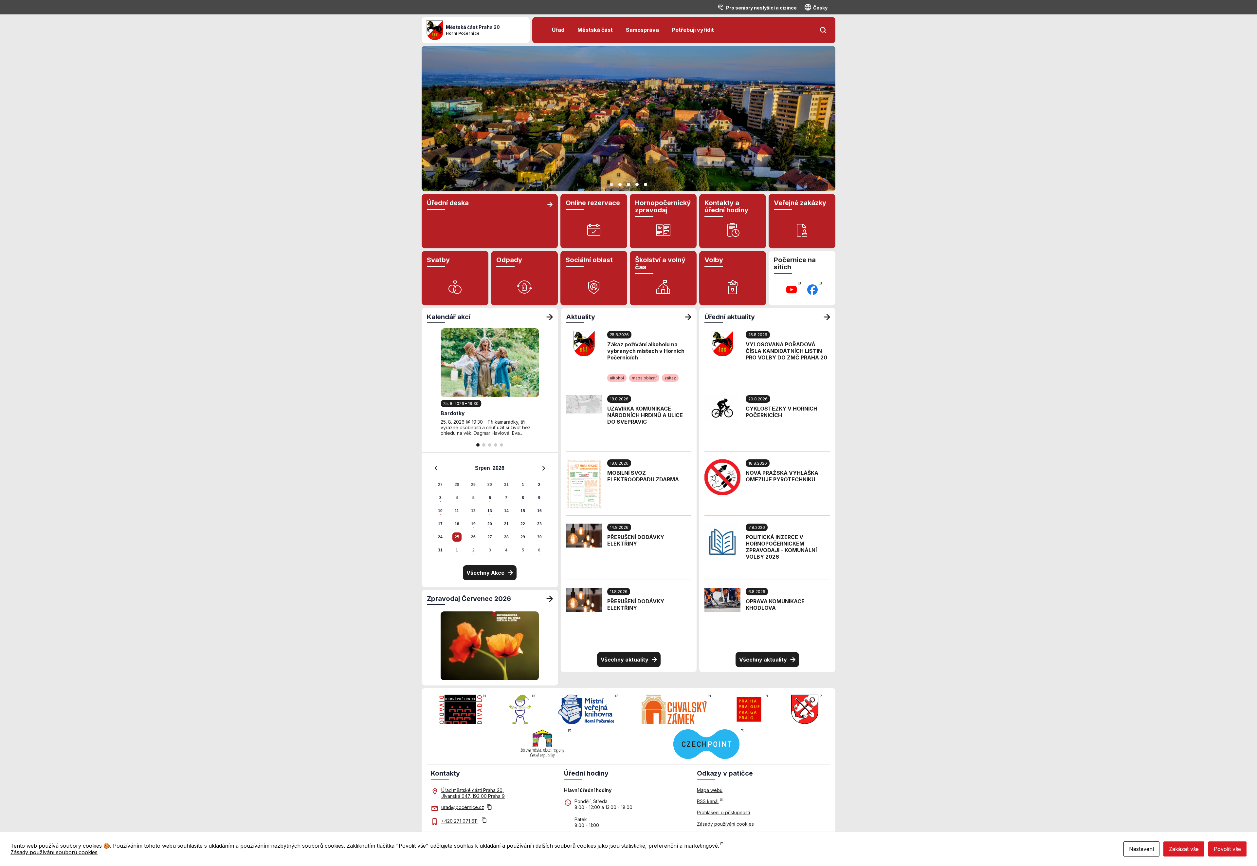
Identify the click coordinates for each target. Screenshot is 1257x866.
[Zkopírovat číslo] (484, 821)
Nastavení (1141, 849)
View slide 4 (637, 184)
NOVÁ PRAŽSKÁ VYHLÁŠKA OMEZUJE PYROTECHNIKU (782, 476)
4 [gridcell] (457, 497)
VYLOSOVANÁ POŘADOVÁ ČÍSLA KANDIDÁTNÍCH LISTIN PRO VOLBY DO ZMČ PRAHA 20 (786, 351)
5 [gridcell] (473, 497)
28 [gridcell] (457, 484)
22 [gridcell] (522, 524)
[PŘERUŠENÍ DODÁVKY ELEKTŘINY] (584, 535)
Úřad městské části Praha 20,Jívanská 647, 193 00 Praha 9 (473, 793)
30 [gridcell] (489, 484)
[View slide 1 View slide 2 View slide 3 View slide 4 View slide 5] (628, 118)
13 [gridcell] (489, 511)
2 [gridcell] (539, 484)
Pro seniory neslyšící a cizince (761, 7)
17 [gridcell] (440, 524)
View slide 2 (620, 184)
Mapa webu (709, 790)
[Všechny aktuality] (688, 316)
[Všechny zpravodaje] (549, 598)
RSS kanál (708, 801)
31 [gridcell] (506, 484)
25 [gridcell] (457, 537)
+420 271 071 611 (459, 821)
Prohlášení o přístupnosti (723, 812)
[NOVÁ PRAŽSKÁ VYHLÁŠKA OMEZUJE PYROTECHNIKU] (722, 476)
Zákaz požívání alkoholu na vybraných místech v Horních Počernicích (645, 351)
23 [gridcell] (539, 524)
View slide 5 (645, 184)
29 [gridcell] (473, 484)
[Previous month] (436, 468)
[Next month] (544, 468)
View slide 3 (628, 184)
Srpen (482, 468)
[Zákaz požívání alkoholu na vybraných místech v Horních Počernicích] (584, 343)
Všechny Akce (485, 572)
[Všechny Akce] (549, 316)
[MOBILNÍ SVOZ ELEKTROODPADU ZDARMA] (584, 483)
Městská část (595, 30)
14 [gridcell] (506, 511)
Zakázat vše (1184, 849)
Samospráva (642, 30)
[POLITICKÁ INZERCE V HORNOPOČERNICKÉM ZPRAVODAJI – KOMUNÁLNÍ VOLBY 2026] (722, 541)
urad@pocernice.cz (462, 807)
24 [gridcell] (440, 537)
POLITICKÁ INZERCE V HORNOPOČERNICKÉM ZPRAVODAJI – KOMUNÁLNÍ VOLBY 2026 (781, 547)
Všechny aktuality (624, 659)
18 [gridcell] (457, 524)
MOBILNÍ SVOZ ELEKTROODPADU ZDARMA (643, 476)
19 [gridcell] (473, 524)
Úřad (558, 30)
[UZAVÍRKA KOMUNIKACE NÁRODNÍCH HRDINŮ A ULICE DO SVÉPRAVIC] (584, 403)
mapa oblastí (644, 377)
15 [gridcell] (522, 511)
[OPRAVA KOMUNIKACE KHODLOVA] (722, 599)
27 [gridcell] (440, 484)
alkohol (617, 377)
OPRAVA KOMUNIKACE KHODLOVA (775, 604)
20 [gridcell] (489, 524)
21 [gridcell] (506, 524)
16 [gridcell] (539, 511)
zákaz (670, 377)
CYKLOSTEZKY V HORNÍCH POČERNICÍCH (781, 411)
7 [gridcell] (506, 497)
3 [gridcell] (440, 497)
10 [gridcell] (440, 511)
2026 (498, 468)
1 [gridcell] (523, 484)
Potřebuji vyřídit (693, 30)
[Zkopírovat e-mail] (489, 807)
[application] (490, 509)
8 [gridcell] (523, 497)
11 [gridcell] (457, 511)
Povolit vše (1227, 849)
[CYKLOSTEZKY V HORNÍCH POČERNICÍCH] (722, 407)
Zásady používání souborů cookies (54, 852)
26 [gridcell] (473, 537)
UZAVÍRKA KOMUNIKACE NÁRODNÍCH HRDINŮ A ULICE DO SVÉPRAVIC (645, 415)
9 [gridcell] (539, 497)
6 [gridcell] (490, 497)
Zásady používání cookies (725, 824)
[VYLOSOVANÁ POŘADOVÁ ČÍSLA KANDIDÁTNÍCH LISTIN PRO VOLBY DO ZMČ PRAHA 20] (722, 343)
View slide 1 (611, 184)
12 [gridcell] (473, 511)
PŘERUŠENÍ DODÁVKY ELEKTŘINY (635, 540)
